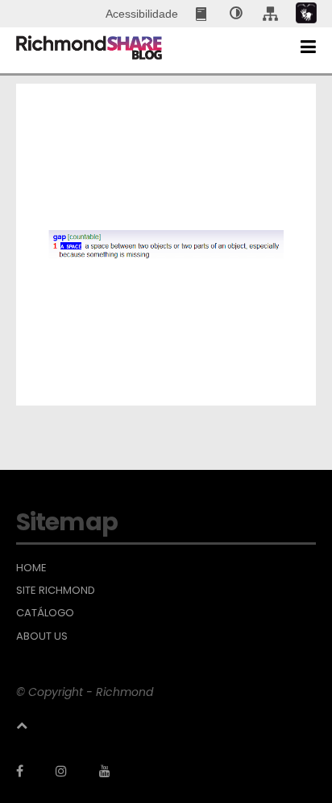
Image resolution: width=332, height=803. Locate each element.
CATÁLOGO (45, 613)
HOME (31, 568)
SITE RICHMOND (55, 590)
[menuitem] (203, 13)
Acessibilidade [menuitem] (142, 13)
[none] (236, 13)
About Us (42, 636)
